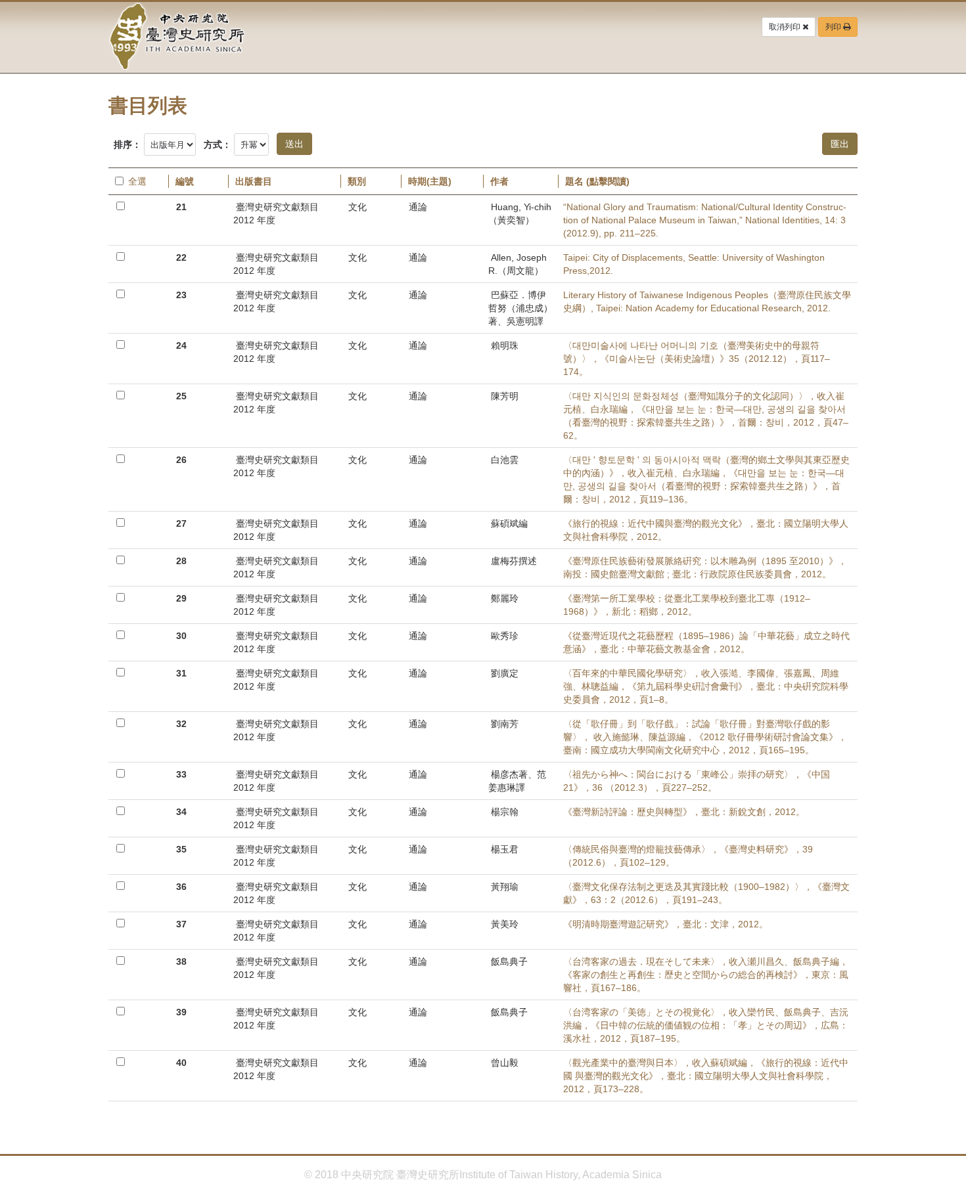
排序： (127, 144)
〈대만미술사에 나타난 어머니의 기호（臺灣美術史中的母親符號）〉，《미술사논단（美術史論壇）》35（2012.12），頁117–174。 (696, 358)
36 (181, 886)
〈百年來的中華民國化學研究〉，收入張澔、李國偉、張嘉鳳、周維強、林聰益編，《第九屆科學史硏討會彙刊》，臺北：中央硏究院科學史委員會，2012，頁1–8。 (705, 686)
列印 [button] (834, 27)
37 (181, 924)
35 (181, 849)
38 (181, 961)
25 (181, 396)
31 (181, 673)
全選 (137, 181)
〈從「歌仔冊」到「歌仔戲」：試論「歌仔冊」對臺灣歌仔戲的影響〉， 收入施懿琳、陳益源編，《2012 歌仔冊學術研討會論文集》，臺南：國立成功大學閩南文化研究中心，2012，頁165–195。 (705, 737)
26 (181, 459)
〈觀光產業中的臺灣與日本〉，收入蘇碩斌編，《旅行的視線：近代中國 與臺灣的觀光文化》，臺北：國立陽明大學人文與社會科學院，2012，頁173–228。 (705, 1075)
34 (181, 812)
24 (181, 345)
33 (181, 774)
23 (181, 295)
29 (181, 598)
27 (181, 523)
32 (181, 724)
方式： (217, 144)
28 (181, 561)
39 (181, 1012)
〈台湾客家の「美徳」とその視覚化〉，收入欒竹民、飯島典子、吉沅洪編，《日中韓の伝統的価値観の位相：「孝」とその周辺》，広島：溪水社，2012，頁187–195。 (705, 1025)
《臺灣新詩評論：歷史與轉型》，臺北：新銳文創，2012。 (684, 812)
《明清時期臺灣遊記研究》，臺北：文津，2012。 (665, 924)
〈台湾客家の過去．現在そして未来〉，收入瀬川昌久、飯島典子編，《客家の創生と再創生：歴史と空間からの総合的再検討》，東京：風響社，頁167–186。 (705, 974)
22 (181, 257)
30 (181, 635)
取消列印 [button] (785, 27)
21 (181, 207)
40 (181, 1062)
